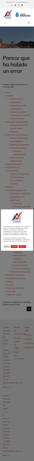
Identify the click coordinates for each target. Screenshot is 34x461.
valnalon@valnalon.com (22, 2)
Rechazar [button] (22, 246)
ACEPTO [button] (14, 246)
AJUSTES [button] (6, 246)
